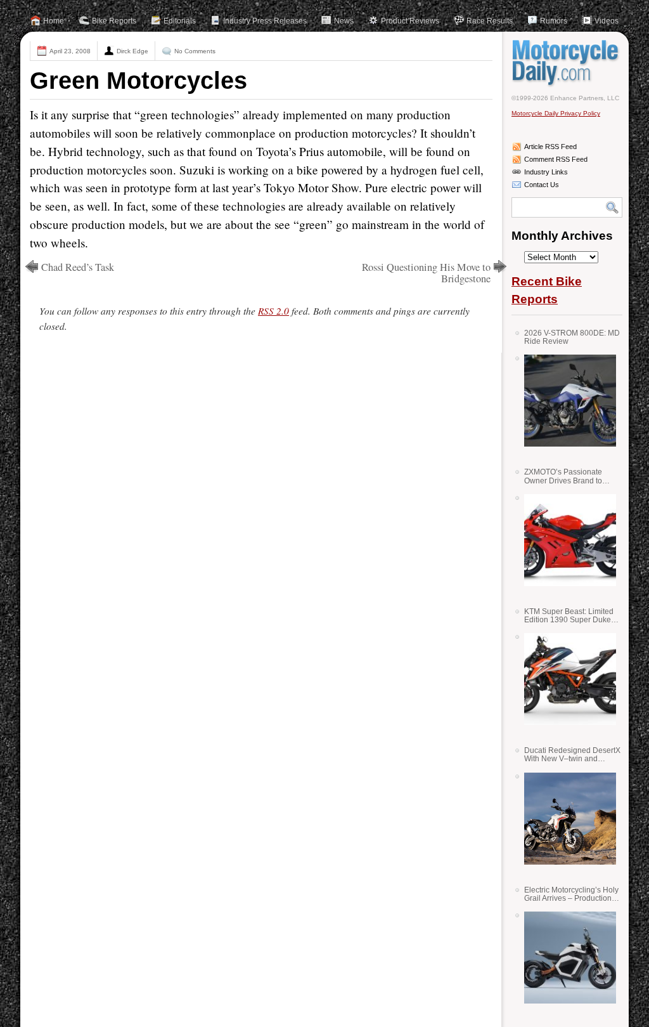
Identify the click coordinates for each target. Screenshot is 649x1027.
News (344, 20)
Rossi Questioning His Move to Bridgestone (426, 272)
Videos (606, 20)
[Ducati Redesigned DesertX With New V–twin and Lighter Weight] (565, 818)
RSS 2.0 (273, 310)
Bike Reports (114, 20)
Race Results (489, 20)
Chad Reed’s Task (77, 267)
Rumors (553, 20)
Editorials (180, 20)
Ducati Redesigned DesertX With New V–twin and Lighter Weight (572, 754)
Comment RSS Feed (556, 159)
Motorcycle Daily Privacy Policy (555, 113)
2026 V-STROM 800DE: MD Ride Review (572, 337)
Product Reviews (410, 20)
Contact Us (541, 184)
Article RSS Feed (550, 146)
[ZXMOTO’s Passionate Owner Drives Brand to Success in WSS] (565, 540)
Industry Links (546, 172)
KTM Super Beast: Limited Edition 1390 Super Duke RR (569, 615)
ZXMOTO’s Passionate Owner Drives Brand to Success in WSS (563, 476)
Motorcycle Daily (566, 63)
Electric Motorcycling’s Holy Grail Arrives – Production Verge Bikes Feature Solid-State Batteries (571, 894)
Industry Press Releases (265, 20)
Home (53, 20)
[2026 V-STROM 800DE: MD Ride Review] (565, 400)
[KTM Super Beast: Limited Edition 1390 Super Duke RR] (565, 679)
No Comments (194, 51)
